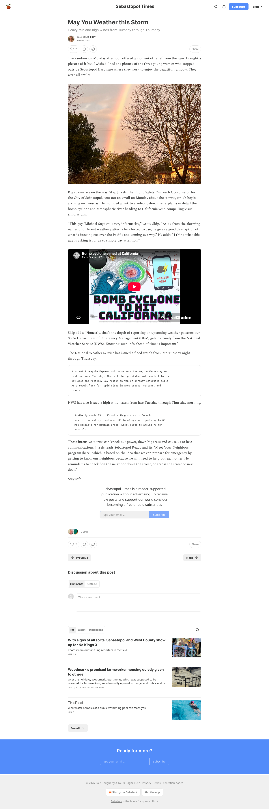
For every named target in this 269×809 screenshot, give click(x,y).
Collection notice (173, 783)
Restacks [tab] (92, 584)
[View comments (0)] (84, 49)
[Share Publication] (224, 6)
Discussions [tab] (96, 629)
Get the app (152, 792)
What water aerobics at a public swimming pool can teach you (107, 708)
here (86, 453)
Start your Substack (124, 792)
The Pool (75, 703)
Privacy (146, 783)
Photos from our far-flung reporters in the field (97, 650)
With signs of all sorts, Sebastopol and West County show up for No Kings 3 (116, 642)
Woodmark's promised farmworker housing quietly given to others (116, 671)
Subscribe (239, 6)
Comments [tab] (76, 584)
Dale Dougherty (86, 37)
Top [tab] (72, 629)
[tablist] (84, 584)
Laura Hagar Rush (93, 687)
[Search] (216, 6)
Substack (116, 801)
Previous (82, 557)
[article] (134, 649)
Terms (157, 783)
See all (75, 728)
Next (189, 557)
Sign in (257, 6)
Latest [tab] (81, 629)
